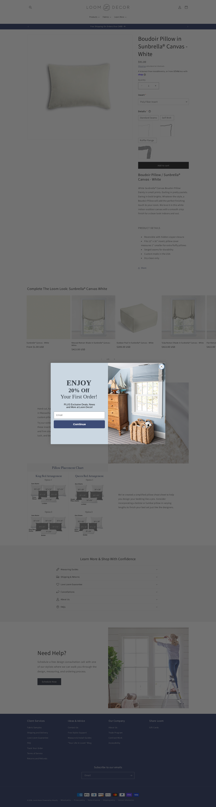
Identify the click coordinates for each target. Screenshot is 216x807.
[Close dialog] (161, 366)
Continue (79, 424)
